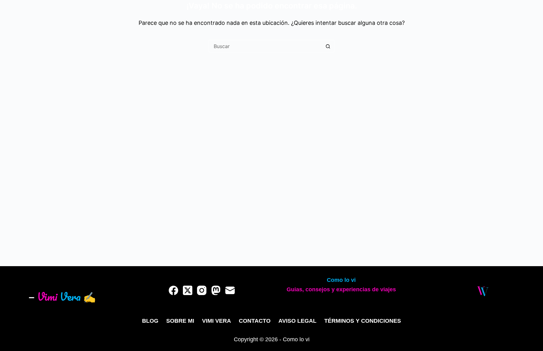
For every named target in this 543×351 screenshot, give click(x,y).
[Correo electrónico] (230, 290)
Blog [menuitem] (150, 321)
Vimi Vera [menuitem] (216, 321)
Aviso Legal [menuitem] (297, 321)
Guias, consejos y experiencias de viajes (341, 289)
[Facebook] (173, 290)
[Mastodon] (216, 290)
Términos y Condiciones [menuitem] (362, 321)
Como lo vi (341, 280)
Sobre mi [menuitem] (180, 321)
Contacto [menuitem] (255, 321)
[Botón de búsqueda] (328, 46)
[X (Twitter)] (187, 290)
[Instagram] (201, 290)
